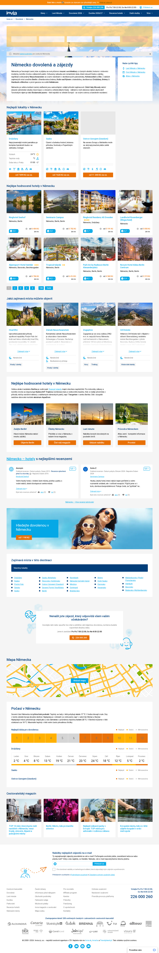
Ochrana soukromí (99, 889)
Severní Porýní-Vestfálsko (53, 587)
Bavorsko (129, 587)
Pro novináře (68, 889)
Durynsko (101, 584)
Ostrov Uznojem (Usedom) (53, 584)
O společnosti (69, 907)
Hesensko (102, 587)
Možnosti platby (41, 904)
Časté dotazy (40, 889)
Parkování (11, 904)
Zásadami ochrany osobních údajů (102, 875)
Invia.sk (88, 940)
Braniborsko (75, 591)
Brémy (100, 578)
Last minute (11, 896)
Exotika (10, 900)
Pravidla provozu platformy (103, 896)
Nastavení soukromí (100, 893)
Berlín (44, 591)
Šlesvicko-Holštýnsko (51, 581)
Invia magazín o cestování (45, 907)
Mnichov (73, 584)
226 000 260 (142, 896)
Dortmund (74, 587)
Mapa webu (39, 911)
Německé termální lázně (79, 581)
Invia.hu (95, 940)
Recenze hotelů (13, 907)
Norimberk (74, 578)
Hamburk (129, 584)
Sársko (17, 587)
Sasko (16, 591)
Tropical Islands (55, 389)
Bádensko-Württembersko (136, 590)
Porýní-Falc (19, 584)
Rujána (17, 581)
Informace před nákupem (45, 893)
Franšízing (67, 904)
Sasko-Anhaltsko (49, 578)
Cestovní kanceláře (14, 889)
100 (41, 288)
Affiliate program (70, 893)
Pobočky (67, 900)
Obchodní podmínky (43, 896)
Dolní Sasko (102, 581)
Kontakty (66, 911)
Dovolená (19, 19)
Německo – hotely (21, 459)
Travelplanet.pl (106, 940)
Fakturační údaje (41, 900)
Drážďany (18, 578)
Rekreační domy (13, 911)
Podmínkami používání (79, 875)
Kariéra (66, 896)
